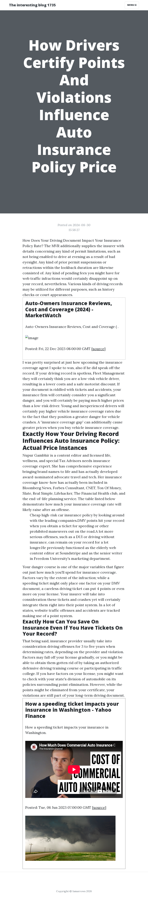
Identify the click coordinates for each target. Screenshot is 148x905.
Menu (131, 5)
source (98, 348)
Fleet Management (109, 373)
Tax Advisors (70, 460)
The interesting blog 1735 (32, 5)
